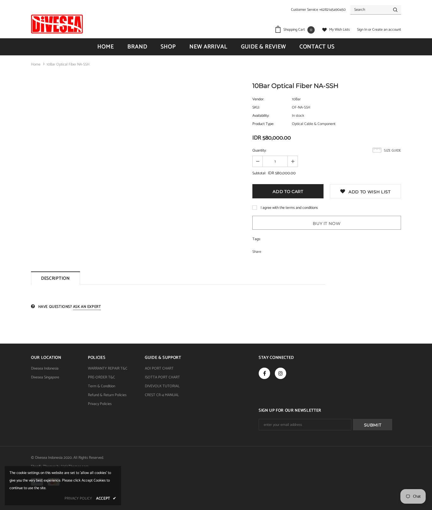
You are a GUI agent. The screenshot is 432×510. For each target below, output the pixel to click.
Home (35, 64)
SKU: (256, 107)
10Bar (296, 99)
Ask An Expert (87, 307)
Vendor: (258, 99)
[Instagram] (280, 373)
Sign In (362, 30)
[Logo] (57, 24)
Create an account (386, 30)
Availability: (260, 116)
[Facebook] (264, 373)
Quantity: (259, 150)
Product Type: (263, 124)
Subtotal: (259, 173)
